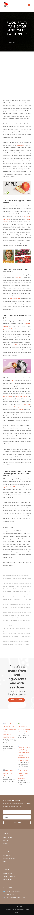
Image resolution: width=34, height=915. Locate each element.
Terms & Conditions (9, 876)
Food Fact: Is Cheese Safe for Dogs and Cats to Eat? (9, 741)
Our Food (6, 840)
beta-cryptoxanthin (21, 396)
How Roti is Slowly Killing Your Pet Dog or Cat (9, 748)
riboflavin (27, 323)
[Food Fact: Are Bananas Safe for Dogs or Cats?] (24, 774)
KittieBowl (6, 855)
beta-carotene (8, 396)
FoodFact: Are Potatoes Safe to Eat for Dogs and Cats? (8, 779)
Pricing (5, 843)
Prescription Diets (9, 858)
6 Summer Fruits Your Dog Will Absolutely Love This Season (24, 764)
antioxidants (20, 145)
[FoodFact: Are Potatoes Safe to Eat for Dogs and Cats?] (9, 773)
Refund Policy (7, 879)
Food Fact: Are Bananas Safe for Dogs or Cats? (24, 782)
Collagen (15, 345)
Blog (4, 861)
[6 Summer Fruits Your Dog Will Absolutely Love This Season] (24, 754)
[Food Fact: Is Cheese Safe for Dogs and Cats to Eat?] (9, 730)
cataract (21, 409)
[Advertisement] (17, 74)
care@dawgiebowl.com (13, 891)
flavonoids (18, 277)
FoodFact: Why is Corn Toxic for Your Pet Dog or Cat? (23, 735)
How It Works (7, 837)
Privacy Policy (7, 873)
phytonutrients (7, 329)
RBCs (12, 380)
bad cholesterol (15, 298)
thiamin (5, 326)
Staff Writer (17, 40)
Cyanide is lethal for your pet (12, 487)
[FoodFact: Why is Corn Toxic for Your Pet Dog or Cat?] (24, 728)
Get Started (16, 700)
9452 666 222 (10, 894)
